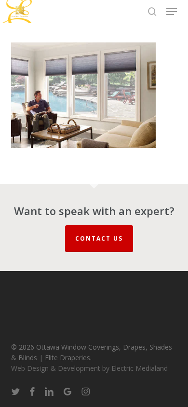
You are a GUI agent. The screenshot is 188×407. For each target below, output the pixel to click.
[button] (171, 11)
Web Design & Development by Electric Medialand (89, 368)
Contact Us (99, 238)
